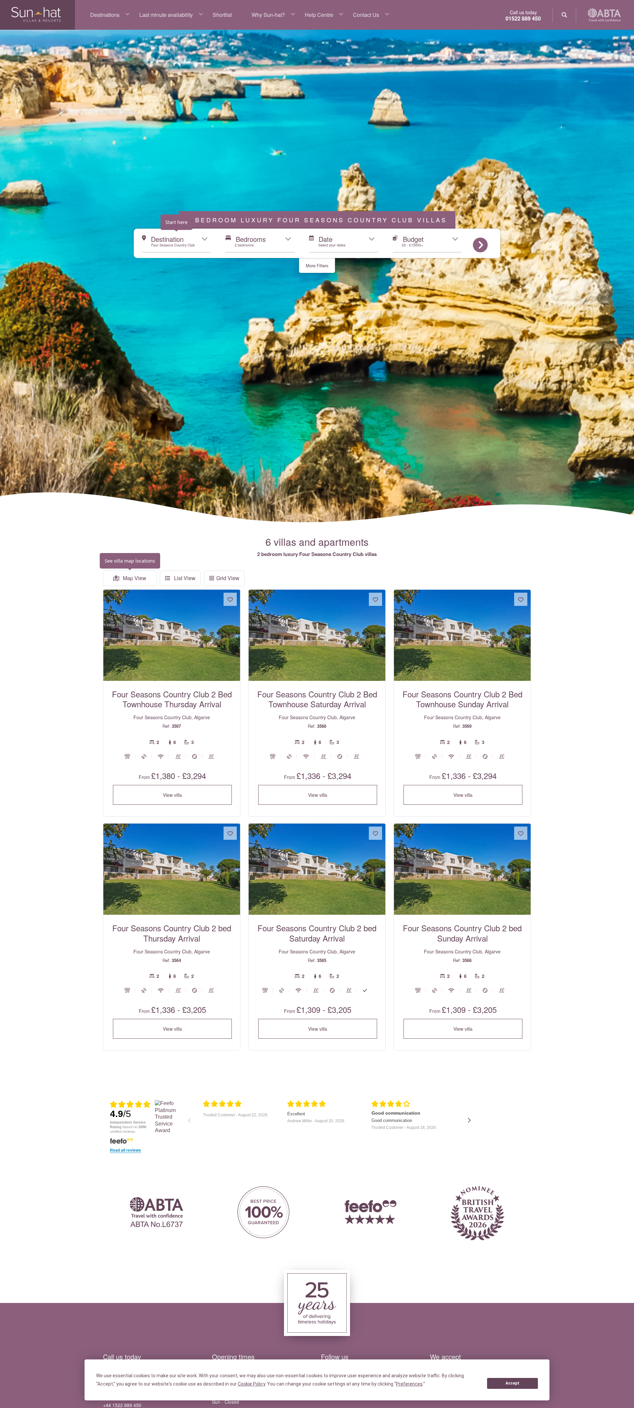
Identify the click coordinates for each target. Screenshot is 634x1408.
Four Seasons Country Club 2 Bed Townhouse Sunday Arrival (462, 699)
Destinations (105, 15)
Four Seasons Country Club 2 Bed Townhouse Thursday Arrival (172, 699)
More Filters (317, 265)
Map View (134, 578)
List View (184, 578)
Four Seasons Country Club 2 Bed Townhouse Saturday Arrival (317, 699)
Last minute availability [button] (166, 15)
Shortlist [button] (222, 15)
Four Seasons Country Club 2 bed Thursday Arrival (171, 933)
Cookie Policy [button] (251, 1384)
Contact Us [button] (366, 15)
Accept (512, 1383)
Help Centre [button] (319, 15)
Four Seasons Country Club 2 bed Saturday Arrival (317, 933)
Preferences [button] (409, 1384)
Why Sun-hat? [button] (268, 15)
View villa (172, 795)
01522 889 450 (523, 18)
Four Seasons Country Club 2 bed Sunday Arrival (462, 933)
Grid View (227, 578)
